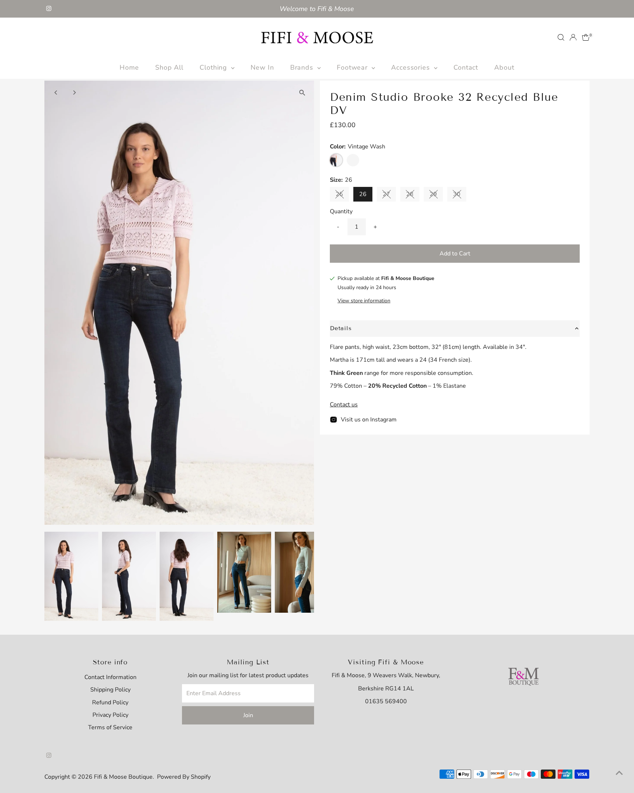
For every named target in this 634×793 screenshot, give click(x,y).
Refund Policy (110, 702)
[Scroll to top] (619, 773)
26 (363, 194)
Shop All (169, 67)
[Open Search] (561, 37)
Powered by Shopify (184, 777)
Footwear (353, 67)
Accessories (411, 67)
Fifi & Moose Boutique (123, 777)
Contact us (344, 404)
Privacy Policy (110, 715)
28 (412, 195)
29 (436, 195)
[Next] (74, 92)
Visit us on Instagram (369, 420)
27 (389, 195)
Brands (303, 67)
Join (248, 715)
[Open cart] (586, 37)
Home (129, 67)
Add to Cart (455, 254)
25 (342, 195)
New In (262, 67)
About (504, 67)
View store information (364, 300)
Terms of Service (110, 727)
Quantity (341, 211)
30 (459, 195)
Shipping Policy (110, 690)
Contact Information (110, 677)
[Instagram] (48, 9)
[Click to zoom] (302, 92)
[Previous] (56, 92)
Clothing (214, 67)
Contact (465, 67)
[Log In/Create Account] (573, 37)
